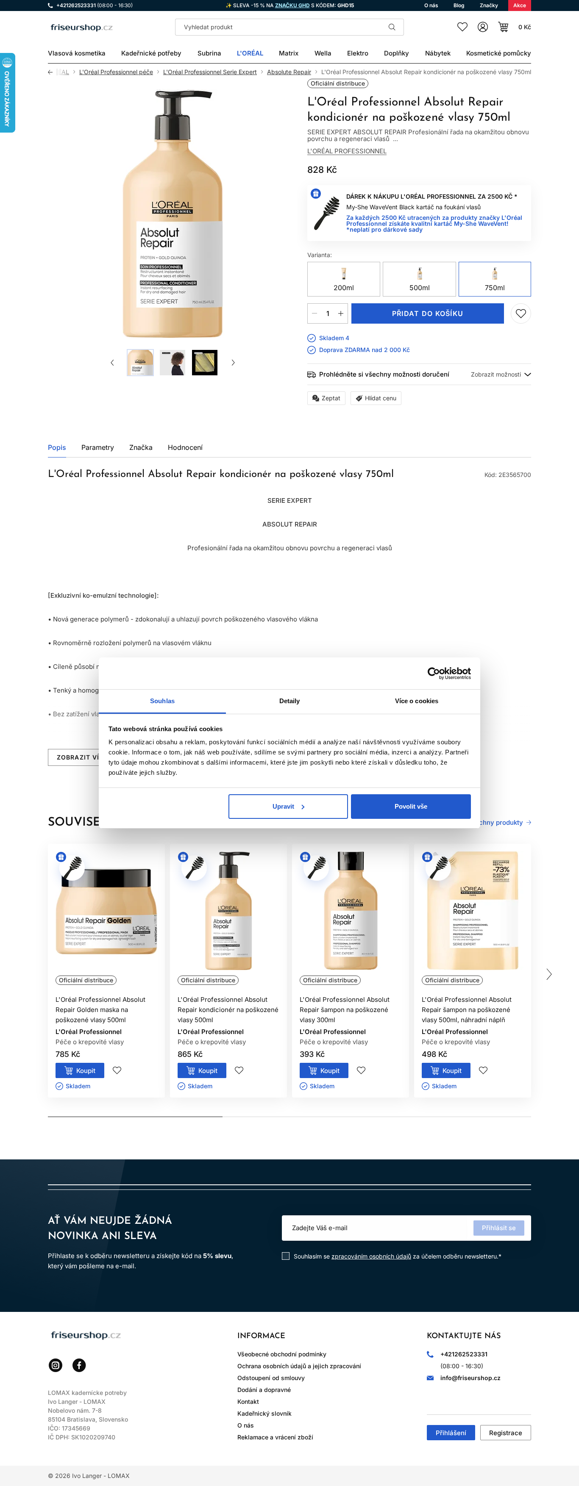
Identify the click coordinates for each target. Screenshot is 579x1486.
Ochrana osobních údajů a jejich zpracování (299, 1366)
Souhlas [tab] (162, 700)
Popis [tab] (57, 447)
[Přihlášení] (483, 27)
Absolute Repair (289, 72)
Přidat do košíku (427, 313)
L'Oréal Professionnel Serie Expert (210, 72)
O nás (245, 1425)
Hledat (392, 27)
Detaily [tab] (289, 700)
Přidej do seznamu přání (521, 313)
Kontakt (248, 1401)
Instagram (55, 1365)
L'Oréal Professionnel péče (116, 72)
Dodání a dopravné (264, 1389)
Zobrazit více (82, 757)
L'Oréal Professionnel (347, 151)
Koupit (85, 1071)
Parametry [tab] (97, 447)
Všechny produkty (495, 822)
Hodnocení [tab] (185, 447)
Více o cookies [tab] (416, 700)
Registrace (505, 1433)
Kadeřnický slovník (264, 1413)
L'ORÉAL (57, 72)
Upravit (283, 806)
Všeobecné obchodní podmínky (281, 1354)
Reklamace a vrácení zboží (275, 1437)
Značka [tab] (141, 447)
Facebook (79, 1365)
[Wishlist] (462, 27)
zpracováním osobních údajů (371, 1256)
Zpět (52, 72)
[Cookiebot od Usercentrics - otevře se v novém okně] (434, 673)
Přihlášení (451, 1433)
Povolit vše (411, 806)
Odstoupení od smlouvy (271, 1377)
